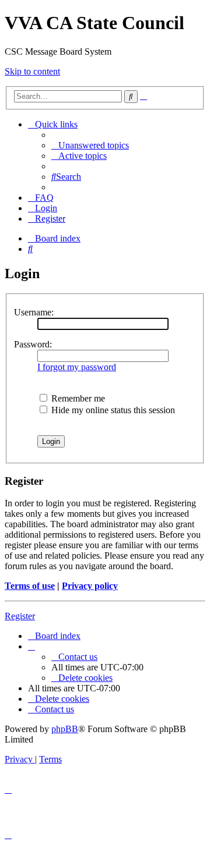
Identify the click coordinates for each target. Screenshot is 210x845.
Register (20, 616)
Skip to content (32, 71)
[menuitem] (90, 145)
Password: (33, 344)
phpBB (64, 729)
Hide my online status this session (112, 410)
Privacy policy (90, 586)
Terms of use (30, 586)
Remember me (77, 398)
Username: (34, 312)
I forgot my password (76, 367)
